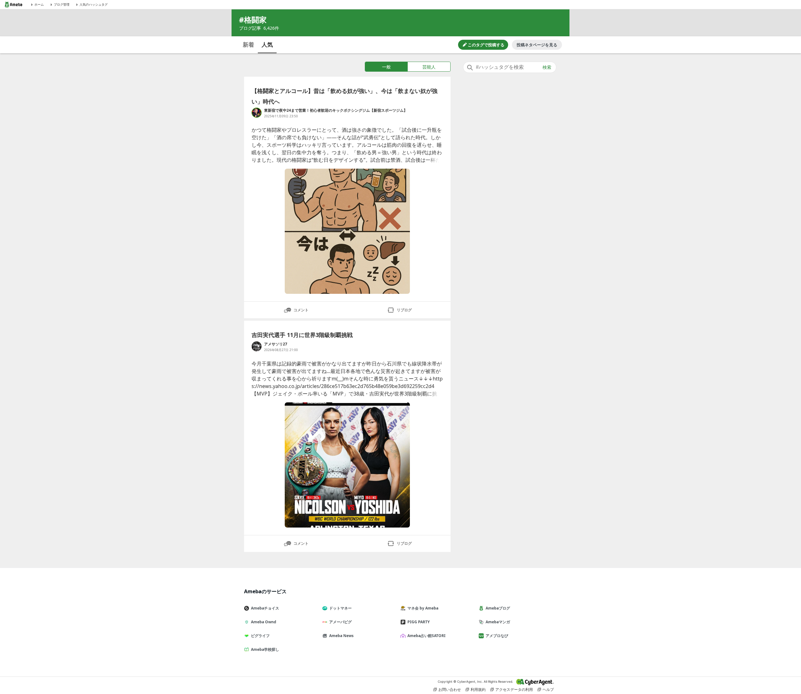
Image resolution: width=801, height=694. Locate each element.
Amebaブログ (498, 608)
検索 (547, 67)
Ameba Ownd (263, 622)
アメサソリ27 (275, 344)
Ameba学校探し (265, 649)
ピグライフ (260, 635)
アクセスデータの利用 (514, 689)
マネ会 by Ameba (422, 608)
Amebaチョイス (265, 608)
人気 (267, 44)
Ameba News (341, 635)
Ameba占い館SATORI (426, 635)
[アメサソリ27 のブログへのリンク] (257, 346)
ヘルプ (548, 689)
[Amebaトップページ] (13, 5)
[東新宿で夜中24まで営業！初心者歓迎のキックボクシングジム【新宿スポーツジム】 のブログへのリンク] (257, 113)
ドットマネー (340, 608)
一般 (386, 67)
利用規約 (478, 689)
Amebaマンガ (498, 622)
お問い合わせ (449, 689)
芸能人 (429, 67)
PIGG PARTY (418, 622)
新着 (248, 44)
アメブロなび (497, 635)
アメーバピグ (340, 622)
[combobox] (509, 67)
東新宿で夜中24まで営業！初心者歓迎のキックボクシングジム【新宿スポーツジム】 (335, 110)
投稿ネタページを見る (537, 45)
